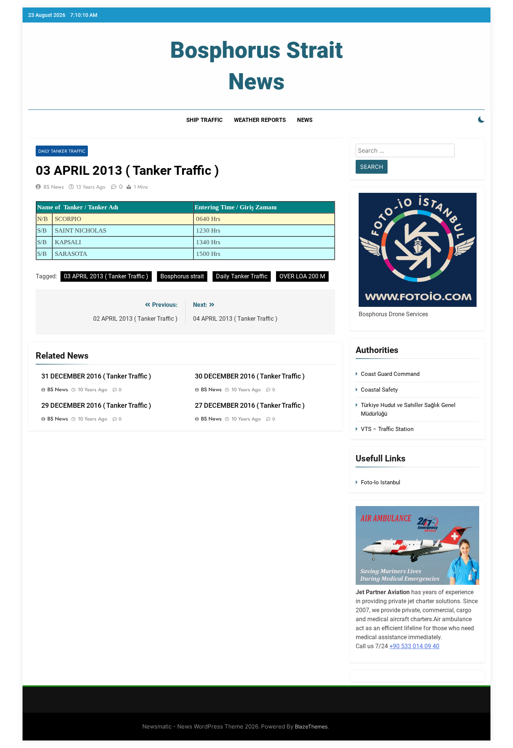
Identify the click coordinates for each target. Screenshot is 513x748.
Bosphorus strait (182, 276)
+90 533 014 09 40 (414, 646)
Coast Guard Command (390, 374)
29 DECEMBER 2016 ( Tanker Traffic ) (96, 405)
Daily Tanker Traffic (61, 151)
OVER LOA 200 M (302, 276)
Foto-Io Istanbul (380, 482)
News (304, 120)
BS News (54, 187)
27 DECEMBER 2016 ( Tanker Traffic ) (250, 405)
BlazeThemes (311, 726)
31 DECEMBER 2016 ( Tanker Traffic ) (96, 376)
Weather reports (260, 120)
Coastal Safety (379, 389)
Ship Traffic (204, 120)
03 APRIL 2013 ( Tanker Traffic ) (106, 276)
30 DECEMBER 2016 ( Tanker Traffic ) (250, 376)
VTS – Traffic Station (387, 429)
